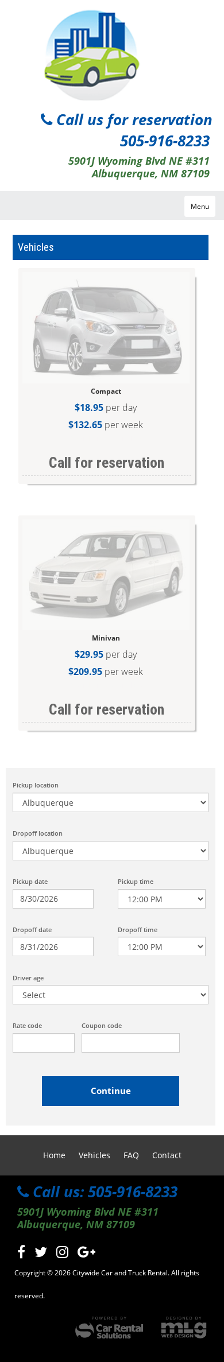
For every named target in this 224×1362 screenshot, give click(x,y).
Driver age (28, 977)
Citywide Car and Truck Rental (89, 53)
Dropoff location (38, 833)
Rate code (27, 1025)
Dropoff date (32, 929)
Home (54, 1155)
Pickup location (36, 785)
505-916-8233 (165, 140)
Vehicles (94, 1155)
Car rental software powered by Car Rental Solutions (109, 1327)
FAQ (131, 1155)
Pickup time (135, 881)
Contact (166, 1155)
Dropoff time (137, 929)
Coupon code (102, 1025)
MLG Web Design (184, 1327)
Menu (200, 206)
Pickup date (30, 881)
